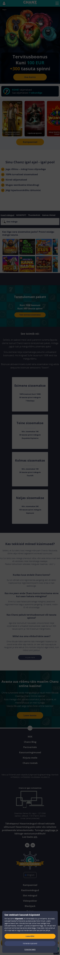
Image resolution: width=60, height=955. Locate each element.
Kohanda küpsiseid (30, 943)
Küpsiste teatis (30, 949)
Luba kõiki (30, 936)
